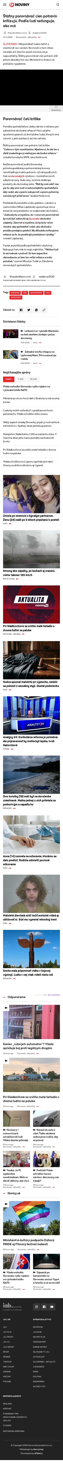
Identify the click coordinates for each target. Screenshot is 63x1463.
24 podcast (38, 1357)
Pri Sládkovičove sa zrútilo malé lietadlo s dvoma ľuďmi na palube (29, 452)
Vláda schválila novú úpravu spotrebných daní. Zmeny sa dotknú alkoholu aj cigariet (28, 463)
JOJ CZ (6, 1342)
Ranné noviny (40, 1347)
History (7, 1377)
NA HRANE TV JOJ (41, 1352)
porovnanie (16, 297)
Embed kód (56, 110)
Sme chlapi (8, 1367)
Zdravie (7, 1372)
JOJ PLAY (7, 1332)
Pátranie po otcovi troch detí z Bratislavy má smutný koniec (31, 400)
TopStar (7, 1362)
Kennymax (38, 1449)
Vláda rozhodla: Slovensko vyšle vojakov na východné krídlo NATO (26, 388)
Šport (6, 1352)
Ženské (6, 1357)
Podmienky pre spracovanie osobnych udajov (15, 1417)
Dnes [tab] (9, 379)
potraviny (15, 293)
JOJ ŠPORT (8, 1337)
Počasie (7, 1382)
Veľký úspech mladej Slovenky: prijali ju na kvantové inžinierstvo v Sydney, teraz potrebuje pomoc (31, 424)
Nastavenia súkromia (13, 1431)
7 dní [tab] (21, 379)
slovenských (17, 176)
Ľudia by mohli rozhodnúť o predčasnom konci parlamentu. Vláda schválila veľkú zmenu (28, 412)
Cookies (7, 1426)
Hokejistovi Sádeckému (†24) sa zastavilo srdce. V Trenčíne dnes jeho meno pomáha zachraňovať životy (30, 438)
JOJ (5, 1327)
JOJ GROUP (8, 1347)
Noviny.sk (38, 1327)
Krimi (35, 1372)
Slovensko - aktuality (44, 1362)
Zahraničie (38, 1367)
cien (25, 293)
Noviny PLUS (39, 1337)
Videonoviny (39, 1342)
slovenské (34, 219)
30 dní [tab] (33, 379)
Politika (37, 1377)
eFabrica (38, 1453)
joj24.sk (37, 1332)
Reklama (7, 1404)
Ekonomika (38, 1382)
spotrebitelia (36, 293)
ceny (48, 293)
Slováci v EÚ (39, 1387)
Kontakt (7, 1409)
